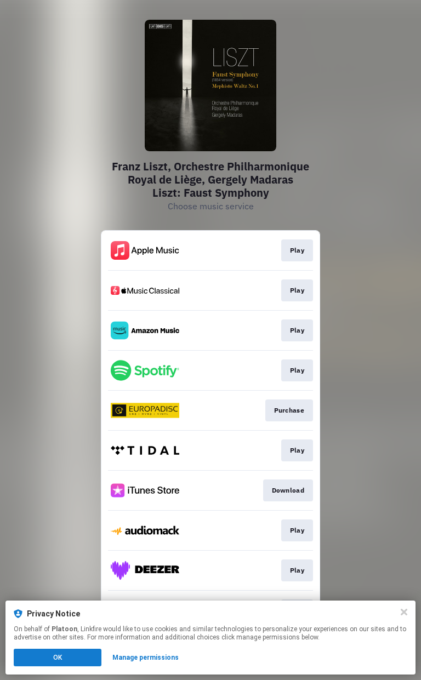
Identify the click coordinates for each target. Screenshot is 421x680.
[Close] (404, 612)
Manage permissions (145, 657)
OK (57, 657)
